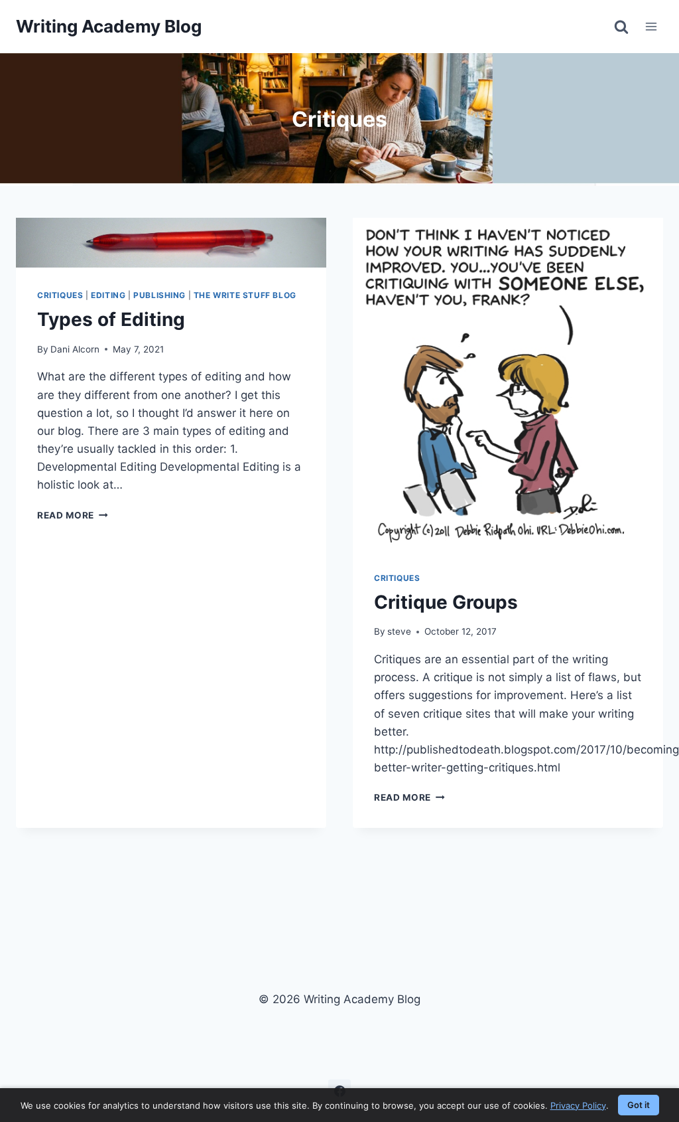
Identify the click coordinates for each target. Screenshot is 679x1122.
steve (399, 631)
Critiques (60, 295)
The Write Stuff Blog (245, 295)
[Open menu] (651, 26)
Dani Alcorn (74, 349)
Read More (72, 515)
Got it (638, 1104)
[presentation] (171, 243)
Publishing (159, 295)
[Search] (621, 27)
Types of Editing (111, 319)
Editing (108, 295)
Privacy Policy (578, 1105)
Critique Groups (446, 602)
